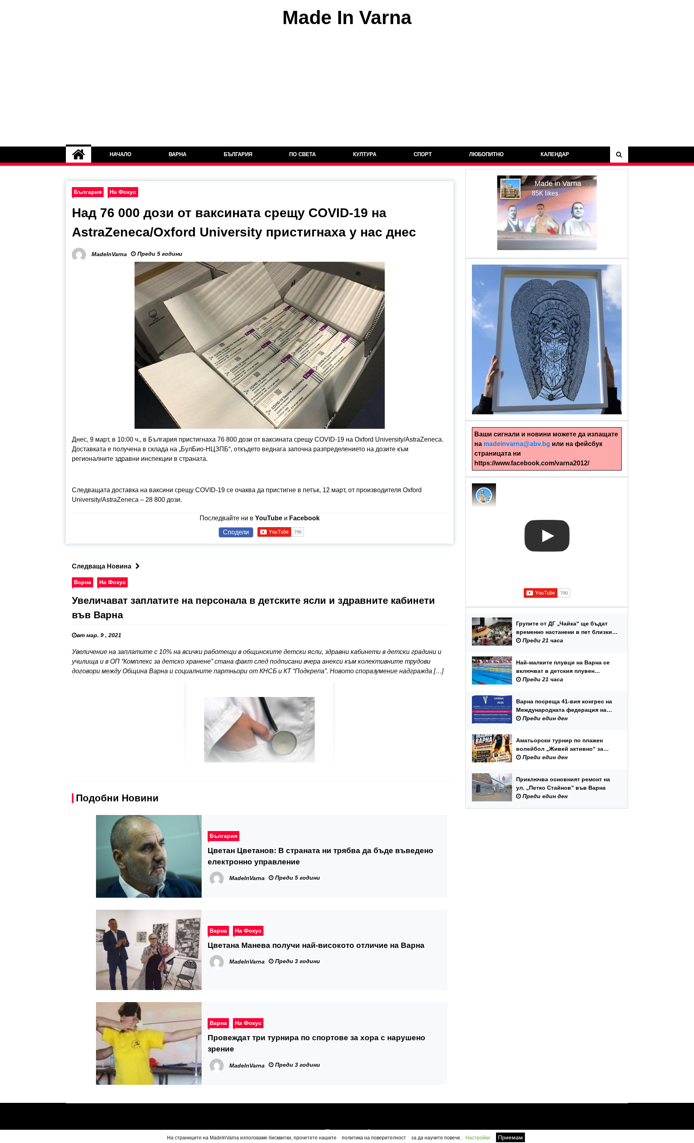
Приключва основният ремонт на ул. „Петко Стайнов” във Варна (563, 783)
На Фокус (123, 192)
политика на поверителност (374, 1138)
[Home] (78, 155)
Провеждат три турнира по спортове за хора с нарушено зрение (316, 1043)
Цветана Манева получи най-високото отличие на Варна (316, 945)
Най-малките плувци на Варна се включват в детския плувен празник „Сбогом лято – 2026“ (563, 667)
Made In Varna (347, 17)
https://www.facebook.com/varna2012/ (531, 463)
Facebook (304, 518)
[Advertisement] (347, 87)
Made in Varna (558, 183)
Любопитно (486, 154)
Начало (120, 154)
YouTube (268, 518)
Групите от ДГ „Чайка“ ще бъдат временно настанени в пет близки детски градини (564, 628)
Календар (555, 154)
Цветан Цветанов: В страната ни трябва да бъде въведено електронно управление (320, 856)
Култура (364, 154)
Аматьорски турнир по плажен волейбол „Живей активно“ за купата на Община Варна (559, 745)
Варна (177, 154)
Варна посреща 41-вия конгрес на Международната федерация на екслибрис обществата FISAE (564, 706)
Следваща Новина (101, 566)
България (238, 154)
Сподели (236, 532)
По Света (303, 154)
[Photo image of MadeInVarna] (484, 495)
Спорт (423, 154)
